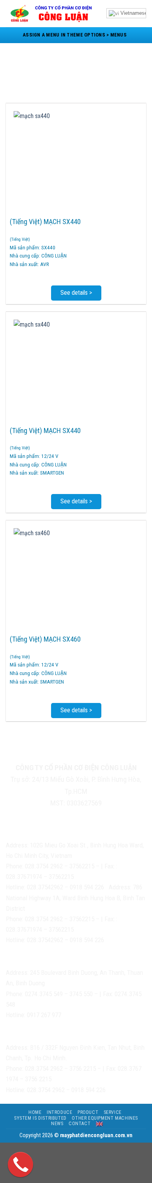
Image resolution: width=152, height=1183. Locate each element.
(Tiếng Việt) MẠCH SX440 (45, 221)
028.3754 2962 (44, 866)
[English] (99, 1123)
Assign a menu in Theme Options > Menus (75, 35)
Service (113, 1112)
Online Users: (39, 753)
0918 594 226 (87, 887)
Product (88, 1112)
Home (34, 1112)
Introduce (59, 1112)
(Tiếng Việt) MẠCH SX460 (45, 639)
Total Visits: (93, 754)
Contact (79, 1123)
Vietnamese (133, 13)
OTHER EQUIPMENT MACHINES (105, 1118)
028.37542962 (45, 887)
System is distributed (40, 1118)
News (57, 1123)
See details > (76, 292)
